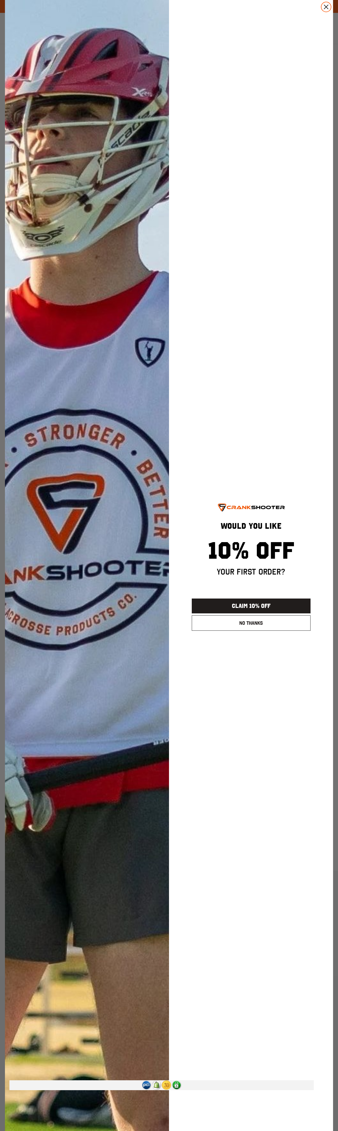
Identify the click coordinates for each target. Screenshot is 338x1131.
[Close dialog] (326, 7)
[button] (146, 1085)
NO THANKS (251, 623)
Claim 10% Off (251, 605)
